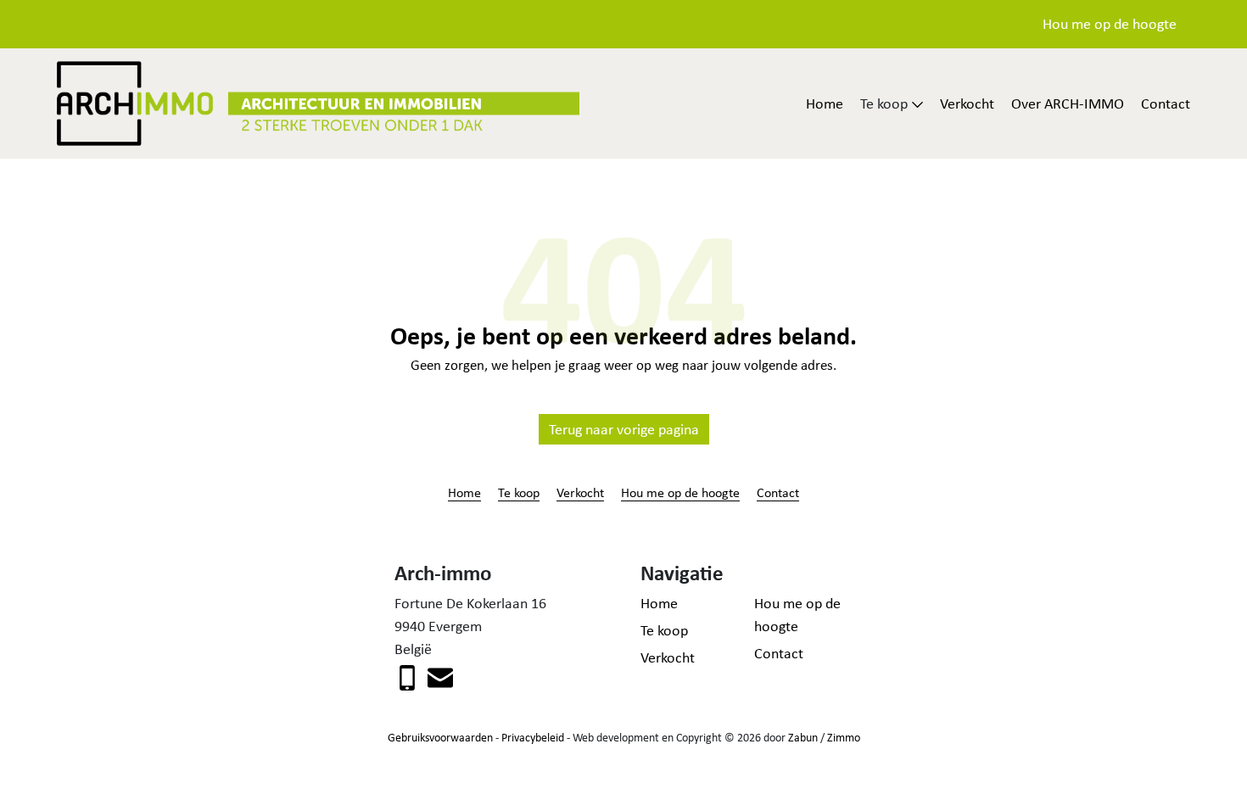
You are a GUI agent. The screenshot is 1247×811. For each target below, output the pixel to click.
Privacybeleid (532, 737)
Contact (1165, 103)
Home (824, 103)
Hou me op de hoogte (1110, 24)
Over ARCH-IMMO (1067, 103)
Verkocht (967, 103)
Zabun (803, 737)
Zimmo (843, 737)
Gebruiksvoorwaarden (440, 737)
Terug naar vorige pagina (624, 429)
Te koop (519, 492)
